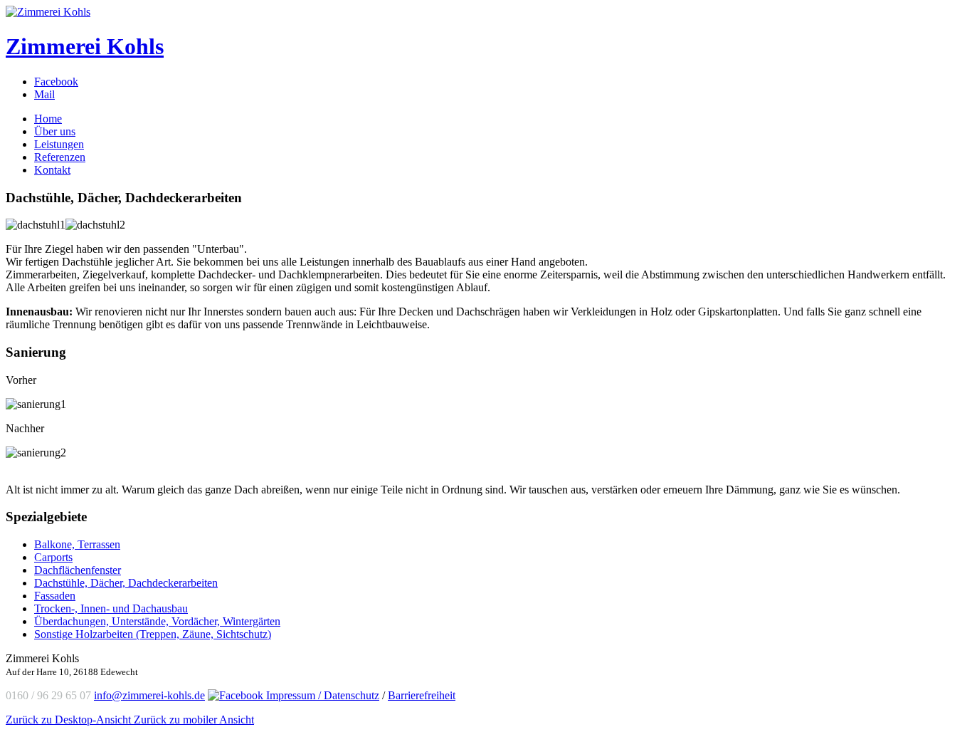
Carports (53, 557)
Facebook (56, 81)
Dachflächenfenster (77, 570)
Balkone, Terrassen (77, 544)
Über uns (54, 131)
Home (48, 119)
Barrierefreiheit (421, 695)
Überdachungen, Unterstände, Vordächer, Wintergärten (157, 621)
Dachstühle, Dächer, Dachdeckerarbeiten (126, 583)
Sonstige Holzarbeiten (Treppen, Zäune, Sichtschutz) (152, 634)
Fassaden (54, 596)
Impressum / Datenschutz (322, 695)
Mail (44, 94)
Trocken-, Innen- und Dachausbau (111, 608)
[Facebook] (237, 695)
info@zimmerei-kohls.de (149, 695)
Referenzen (59, 157)
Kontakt (52, 170)
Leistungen (59, 144)
